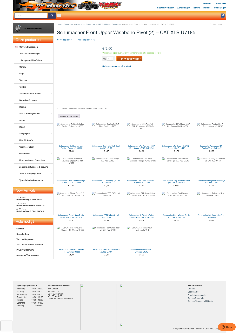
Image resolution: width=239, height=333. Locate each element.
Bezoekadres (22, 234)
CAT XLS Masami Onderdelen (109, 24)
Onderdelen (68, 24)
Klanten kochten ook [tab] (69, 116)
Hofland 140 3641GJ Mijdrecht (55, 292)
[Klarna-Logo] (43, 319)
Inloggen (207, 3)
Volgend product (85, 39)
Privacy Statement (25, 249)
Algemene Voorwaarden (27, 254)
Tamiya (196, 7)
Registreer (221, 3)
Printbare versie (216, 24)
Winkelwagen (220, 7)
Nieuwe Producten (165, 7)
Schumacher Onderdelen (85, 24)
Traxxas (207, 7)
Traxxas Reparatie (24, 239)
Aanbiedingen (183, 7)
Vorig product (66, 39)
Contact (20, 228)
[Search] (52, 15)
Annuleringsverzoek (197, 294)
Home (59, 24)
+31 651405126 (55, 296)
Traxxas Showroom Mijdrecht (29, 244)
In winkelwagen (131, 58)
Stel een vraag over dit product (116, 66)
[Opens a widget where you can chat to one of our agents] (227, 327)
